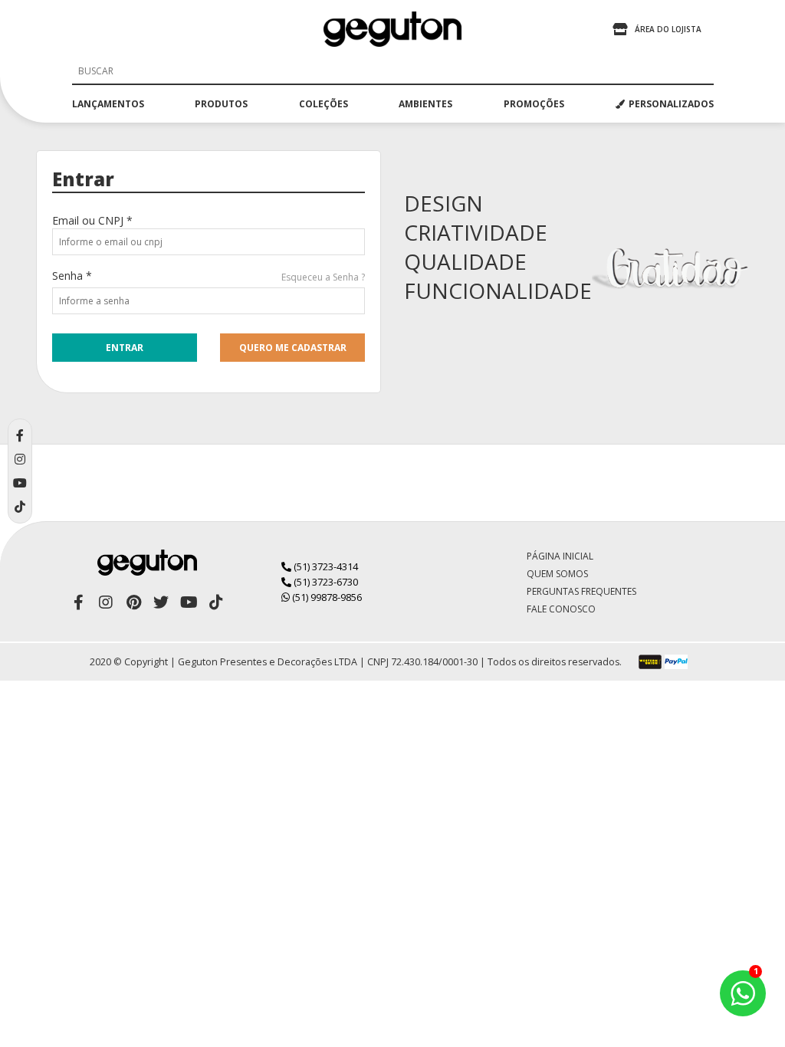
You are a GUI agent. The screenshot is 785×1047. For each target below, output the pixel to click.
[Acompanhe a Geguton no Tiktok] (216, 602)
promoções (534, 103)
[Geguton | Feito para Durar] (392, 29)
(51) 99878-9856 (326, 597)
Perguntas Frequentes (581, 591)
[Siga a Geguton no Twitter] (160, 602)
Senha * (72, 275)
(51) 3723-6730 (324, 582)
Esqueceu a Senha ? (323, 277)
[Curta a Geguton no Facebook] (78, 602)
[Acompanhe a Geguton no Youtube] (188, 602)
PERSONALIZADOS (671, 103)
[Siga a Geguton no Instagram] (105, 602)
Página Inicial (560, 556)
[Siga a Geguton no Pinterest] (133, 602)
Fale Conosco (561, 608)
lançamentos (108, 103)
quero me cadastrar (293, 347)
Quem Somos (557, 573)
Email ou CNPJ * (92, 220)
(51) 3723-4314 (324, 566)
